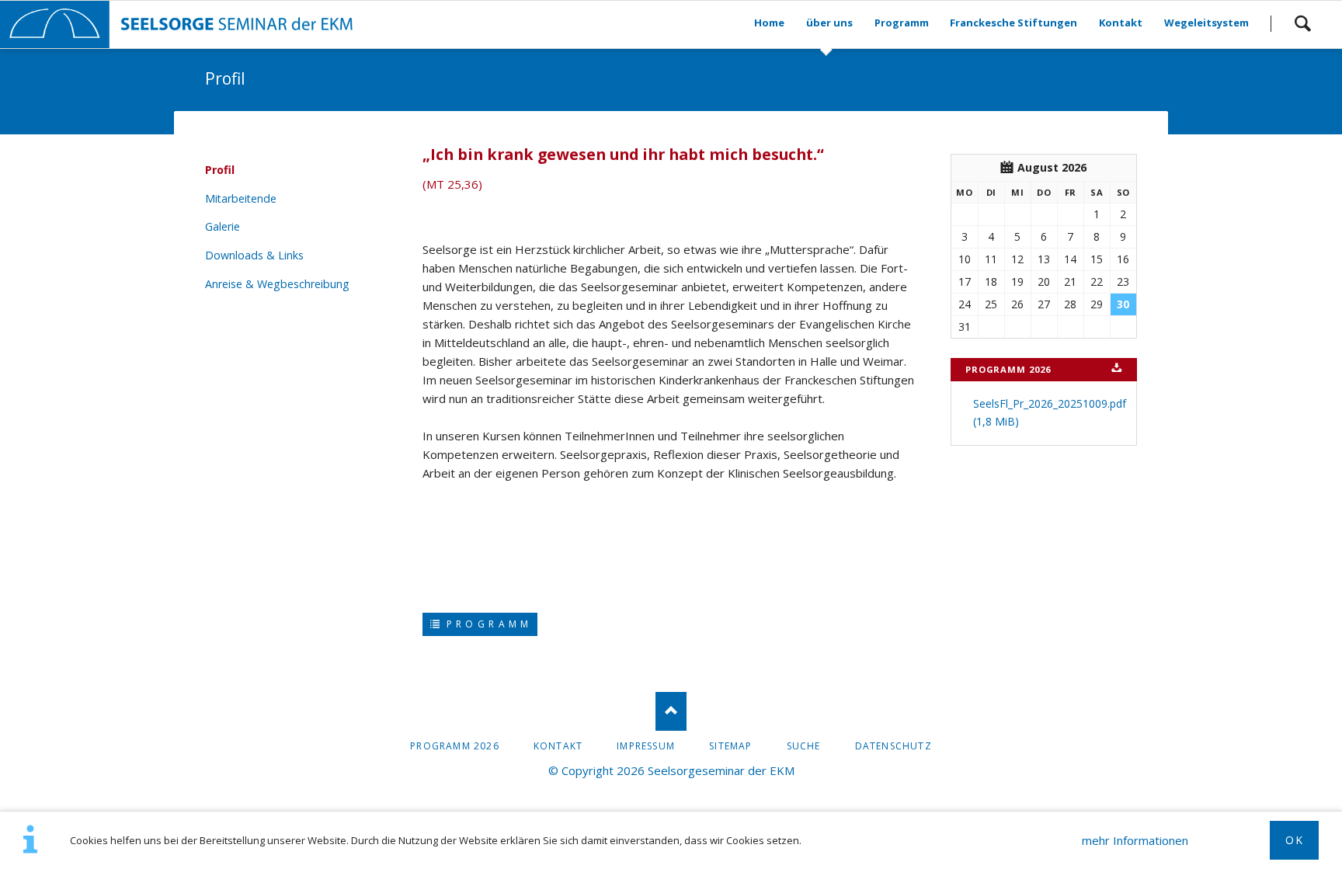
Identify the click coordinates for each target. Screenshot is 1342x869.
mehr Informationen (1135, 840)
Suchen (1302, 23)
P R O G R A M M (486, 624)
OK (1294, 840)
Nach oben (671, 711)
